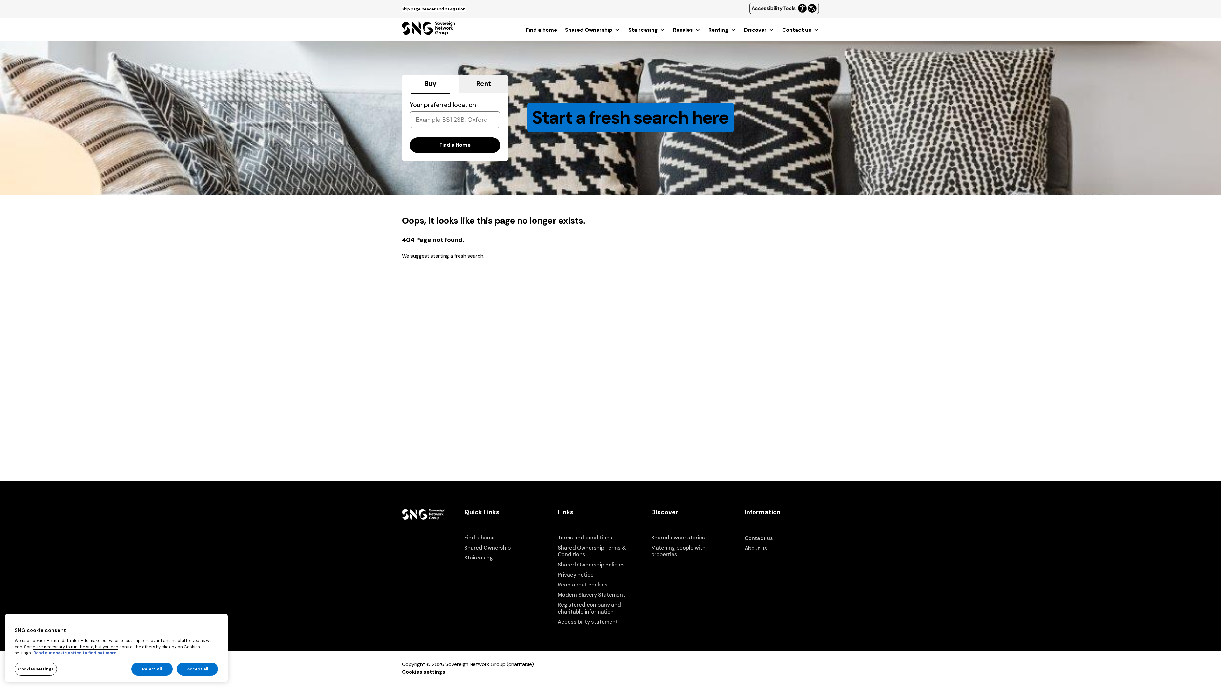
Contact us (796, 30)
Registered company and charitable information (589, 608)
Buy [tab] (430, 83)
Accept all (197, 668)
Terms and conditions (585, 537)
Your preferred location (443, 105)
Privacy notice (576, 575)
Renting (718, 30)
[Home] (428, 33)
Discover (755, 30)
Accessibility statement (588, 622)
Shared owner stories (678, 537)
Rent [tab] (483, 83)
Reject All (152, 668)
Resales (683, 30)
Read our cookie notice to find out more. (75, 653)
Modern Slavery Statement (591, 595)
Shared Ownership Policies (591, 564)
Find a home (541, 30)
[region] (116, 648)
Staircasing (643, 30)
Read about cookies (583, 584)
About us (756, 548)
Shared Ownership (588, 30)
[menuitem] (541, 30)
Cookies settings (423, 672)
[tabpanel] (455, 127)
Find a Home (455, 145)
